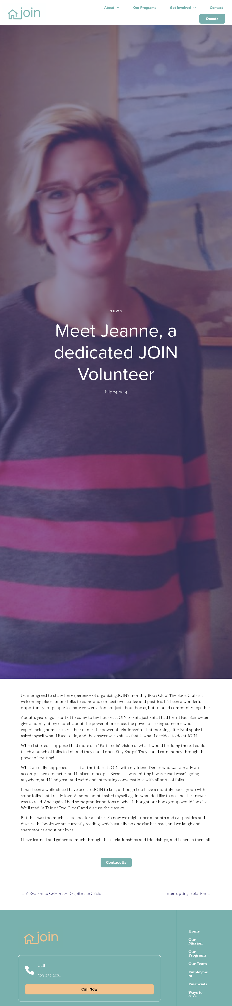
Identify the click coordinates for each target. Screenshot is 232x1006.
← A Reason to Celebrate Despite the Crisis (61, 893)
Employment (198, 974)
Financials (197, 984)
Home (194, 931)
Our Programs (197, 953)
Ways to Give (195, 994)
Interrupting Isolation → (188, 893)
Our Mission (195, 941)
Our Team (197, 963)
